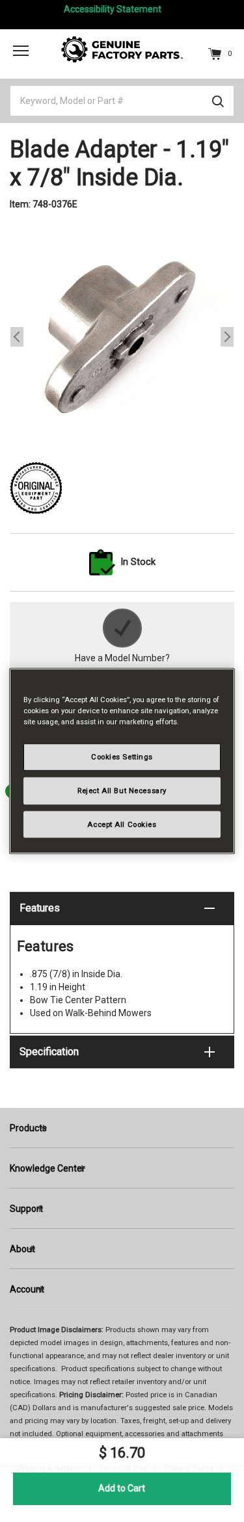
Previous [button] (16, 337)
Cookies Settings (122, 756)
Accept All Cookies (121, 823)
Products (28, 1128)
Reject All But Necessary (122, 789)
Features (40, 908)
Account (27, 1289)
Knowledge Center (47, 1168)
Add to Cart (121, 1488)
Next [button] (227, 337)
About (22, 1249)
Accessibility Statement (112, 9)
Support (26, 1208)
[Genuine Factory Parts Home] (122, 49)
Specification (49, 1051)
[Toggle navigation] (21, 50)
